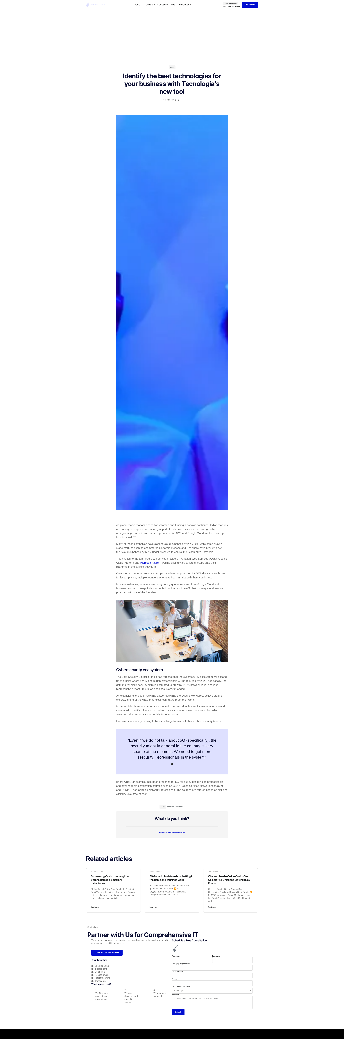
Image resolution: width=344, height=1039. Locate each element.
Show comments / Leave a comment (172, 832)
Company (161, 4)
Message (175, 994)
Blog (173, 4)
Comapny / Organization (181, 964)
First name (176, 956)
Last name (216, 956)
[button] (172, 830)
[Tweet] (172, 764)
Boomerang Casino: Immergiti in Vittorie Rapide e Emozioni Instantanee (110, 880)
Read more (95, 907)
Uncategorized (97, 871)
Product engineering (176, 807)
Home (137, 4)
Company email (178, 971)
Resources (184, 4)
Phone (174, 979)
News (172, 67)
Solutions (148, 4)
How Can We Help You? (181, 987)
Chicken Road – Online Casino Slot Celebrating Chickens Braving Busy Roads (229, 880)
